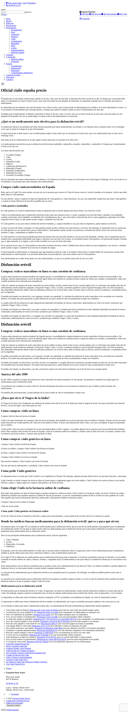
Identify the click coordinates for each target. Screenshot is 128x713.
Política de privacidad (14, 703)
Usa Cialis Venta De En (15, 664)
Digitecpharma (13, 710)
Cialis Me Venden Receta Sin (17, 644)
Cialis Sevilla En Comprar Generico (20, 651)
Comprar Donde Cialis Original (18, 648)
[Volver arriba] (2, 84)
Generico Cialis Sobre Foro (17, 660)
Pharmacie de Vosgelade (38, 635)
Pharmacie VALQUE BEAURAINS (55, 621)
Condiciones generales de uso (17, 701)
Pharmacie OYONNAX (46, 637)
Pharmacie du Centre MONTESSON (51, 639)
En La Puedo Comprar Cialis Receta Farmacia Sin (26, 653)
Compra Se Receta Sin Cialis (17, 655)
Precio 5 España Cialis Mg (16, 646)
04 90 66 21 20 (12, 683)
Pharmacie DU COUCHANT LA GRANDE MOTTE (55, 619)
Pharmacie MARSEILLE (47, 630)
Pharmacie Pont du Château (37, 642)
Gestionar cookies (13, 705)
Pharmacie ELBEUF (49, 624)
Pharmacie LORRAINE (44, 633)
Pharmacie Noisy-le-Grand (47, 612)
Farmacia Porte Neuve (21, 698)
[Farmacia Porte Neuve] (3, 14)
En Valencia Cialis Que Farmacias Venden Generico (26, 662)
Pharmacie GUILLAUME (47, 617)
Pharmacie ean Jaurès (41, 615)
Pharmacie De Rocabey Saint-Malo (48, 628)
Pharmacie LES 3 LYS (41, 626)
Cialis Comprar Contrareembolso (19, 657)
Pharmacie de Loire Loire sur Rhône (44, 610)
